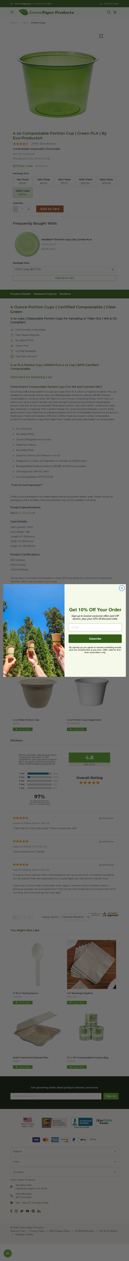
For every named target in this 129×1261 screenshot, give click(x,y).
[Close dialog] (122, 588)
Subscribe (95, 638)
